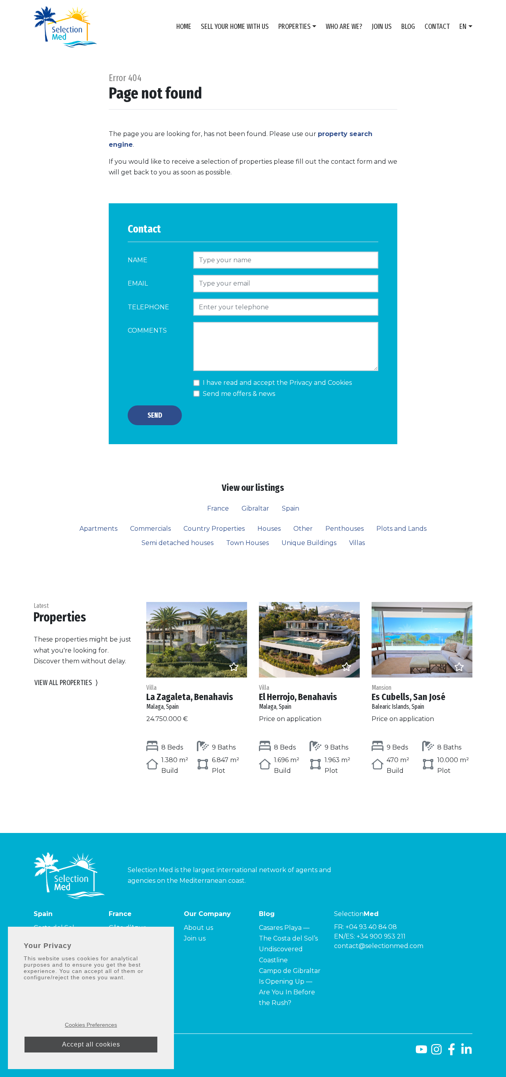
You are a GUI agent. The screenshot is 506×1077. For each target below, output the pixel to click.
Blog (408, 26)
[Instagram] (436, 1052)
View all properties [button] (66, 682)
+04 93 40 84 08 (371, 927)
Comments (147, 330)
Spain (290, 508)
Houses (269, 528)
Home (183, 26)
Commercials (150, 528)
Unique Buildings (308, 543)
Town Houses (247, 543)
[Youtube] (421, 1052)
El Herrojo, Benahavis (298, 697)
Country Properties (214, 528)
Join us (382, 26)
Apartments (98, 528)
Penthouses (344, 528)
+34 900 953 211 (381, 936)
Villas (357, 543)
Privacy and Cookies (320, 382)
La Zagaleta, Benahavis (189, 697)
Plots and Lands (401, 528)
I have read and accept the (277, 382)
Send (154, 415)
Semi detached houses (177, 543)
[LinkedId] (466, 1052)
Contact (437, 26)
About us (198, 927)
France (218, 508)
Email (138, 283)
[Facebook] (451, 1052)
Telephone (148, 307)
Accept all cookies (91, 1044)
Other (303, 528)
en (462, 26)
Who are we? (344, 26)
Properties (294, 26)
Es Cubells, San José (409, 697)
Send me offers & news (239, 393)
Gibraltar (255, 508)
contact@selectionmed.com (378, 946)
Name (137, 260)
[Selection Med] (65, 26)
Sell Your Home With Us (235, 26)
